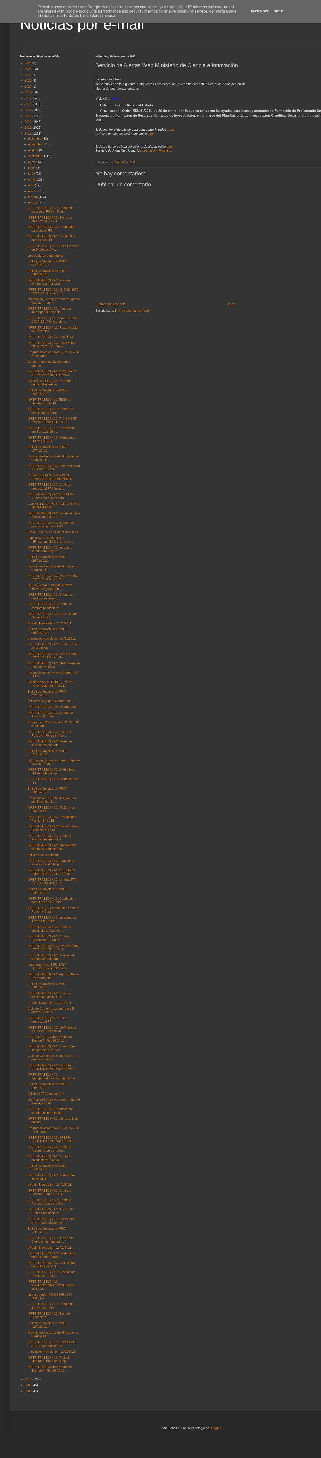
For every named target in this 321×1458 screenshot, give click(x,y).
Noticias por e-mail (82, 24)
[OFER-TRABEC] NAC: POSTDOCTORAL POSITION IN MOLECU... (51, 1285)
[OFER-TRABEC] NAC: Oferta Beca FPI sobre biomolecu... (51, 771)
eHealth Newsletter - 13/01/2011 (49, 1184)
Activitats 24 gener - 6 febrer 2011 (50, 701)
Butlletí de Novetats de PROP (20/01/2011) (47, 790)
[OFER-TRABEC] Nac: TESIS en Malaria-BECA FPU (49, 401)
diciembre (35, 138)
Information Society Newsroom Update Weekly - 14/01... (54, 1101)
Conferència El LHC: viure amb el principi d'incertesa (50, 382)
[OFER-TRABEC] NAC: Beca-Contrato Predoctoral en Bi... (53, 828)
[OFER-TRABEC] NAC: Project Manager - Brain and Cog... (48, 1359)
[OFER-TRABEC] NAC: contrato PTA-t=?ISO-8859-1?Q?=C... (53, 881)
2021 (28, 80)
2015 (28, 110)
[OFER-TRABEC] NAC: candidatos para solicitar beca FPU (51, 524)
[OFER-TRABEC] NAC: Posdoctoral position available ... (52, 429)
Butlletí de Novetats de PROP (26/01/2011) (47, 558)
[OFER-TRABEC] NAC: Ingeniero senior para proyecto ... (50, 549)
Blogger (215, 1428)
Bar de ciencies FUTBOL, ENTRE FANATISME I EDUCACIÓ (50, 683)
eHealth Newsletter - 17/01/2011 (49, 1003)
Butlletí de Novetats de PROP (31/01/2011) (47, 263)
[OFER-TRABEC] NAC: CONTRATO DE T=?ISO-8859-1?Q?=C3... (52, 373)
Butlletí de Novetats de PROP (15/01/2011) (47, 1085)
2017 (28, 98)
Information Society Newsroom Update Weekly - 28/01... (54, 300)
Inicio (231, 304)
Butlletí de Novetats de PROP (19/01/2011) (47, 890)
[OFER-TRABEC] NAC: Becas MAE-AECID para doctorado (52, 1220)
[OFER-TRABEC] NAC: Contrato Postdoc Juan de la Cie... (49, 1148)
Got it (279, 11)
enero (32, 203)
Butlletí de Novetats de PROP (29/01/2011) (47, 272)
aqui (170, 129)
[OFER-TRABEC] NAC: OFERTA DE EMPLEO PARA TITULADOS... (52, 872)
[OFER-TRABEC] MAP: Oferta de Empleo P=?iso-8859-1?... (50, 1038)
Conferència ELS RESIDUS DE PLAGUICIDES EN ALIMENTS (50, 477)
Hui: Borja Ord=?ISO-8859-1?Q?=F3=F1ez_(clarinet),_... (50, 587)
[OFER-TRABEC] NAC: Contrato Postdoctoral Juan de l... (49, 938)
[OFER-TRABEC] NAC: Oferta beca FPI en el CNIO (51, 439)
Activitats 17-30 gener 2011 (46, 1094)
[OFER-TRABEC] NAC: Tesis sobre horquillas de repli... (51, 1264)
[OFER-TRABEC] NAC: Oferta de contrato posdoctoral (50, 606)
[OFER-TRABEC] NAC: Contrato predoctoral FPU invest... (49, 486)
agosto (33, 162)
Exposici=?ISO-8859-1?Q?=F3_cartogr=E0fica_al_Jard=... (51, 539)
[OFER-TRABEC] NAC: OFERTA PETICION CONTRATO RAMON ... (53, 1067)
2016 (28, 104)
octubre (33, 150)
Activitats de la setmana (44, 855)
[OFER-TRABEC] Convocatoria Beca (52, 707)
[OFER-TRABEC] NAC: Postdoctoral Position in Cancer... (52, 1273)
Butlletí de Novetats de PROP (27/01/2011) (47, 448)
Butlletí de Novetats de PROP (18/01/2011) (47, 985)
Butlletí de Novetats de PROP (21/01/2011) (47, 752)
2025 (28, 69)
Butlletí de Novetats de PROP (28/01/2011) (47, 392)
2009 (28, 1385)
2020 (28, 86)
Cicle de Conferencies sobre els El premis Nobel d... (51, 1010)
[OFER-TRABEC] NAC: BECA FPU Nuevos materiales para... (51, 496)
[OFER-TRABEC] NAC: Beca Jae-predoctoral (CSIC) (50, 219)
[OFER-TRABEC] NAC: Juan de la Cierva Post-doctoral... (51, 1211)
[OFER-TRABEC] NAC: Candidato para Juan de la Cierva (51, 900)
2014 (28, 116)
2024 (28, 75)
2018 (28, 92)
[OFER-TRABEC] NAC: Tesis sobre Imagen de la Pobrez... (51, 1048)
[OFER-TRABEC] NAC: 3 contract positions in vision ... (50, 596)
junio (32, 173)
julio (31, 168)
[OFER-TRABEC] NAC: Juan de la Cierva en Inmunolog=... (51, 1239)
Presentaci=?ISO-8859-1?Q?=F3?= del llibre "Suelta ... (52, 799)
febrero (33, 197)
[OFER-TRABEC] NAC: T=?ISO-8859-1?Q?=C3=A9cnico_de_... (53, 319)
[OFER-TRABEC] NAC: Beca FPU (50, 337)
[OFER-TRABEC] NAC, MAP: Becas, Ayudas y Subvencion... (52, 1029)
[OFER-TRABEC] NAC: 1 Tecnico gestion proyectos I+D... (50, 995)
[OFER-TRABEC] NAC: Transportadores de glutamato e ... (53, 1076)
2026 (28, 63)
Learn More (259, 11)
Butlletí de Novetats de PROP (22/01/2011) (47, 693)
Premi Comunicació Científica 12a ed (53, 532)
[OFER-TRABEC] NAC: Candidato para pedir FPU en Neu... (51, 209)
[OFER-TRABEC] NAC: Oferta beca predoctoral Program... (51, 1255)
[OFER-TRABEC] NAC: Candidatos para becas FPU (51, 228)
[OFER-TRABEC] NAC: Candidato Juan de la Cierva (51, 1305)
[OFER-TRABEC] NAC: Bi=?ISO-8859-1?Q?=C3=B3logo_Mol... (54, 947)
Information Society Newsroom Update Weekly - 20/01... (54, 762)
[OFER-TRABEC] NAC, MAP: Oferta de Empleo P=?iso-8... (54, 665)
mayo (32, 179)
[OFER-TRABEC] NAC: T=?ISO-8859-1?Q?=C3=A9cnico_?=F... (53, 577)
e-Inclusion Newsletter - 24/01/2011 (52, 638)
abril (31, 185)
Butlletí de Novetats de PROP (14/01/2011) (47, 1167)
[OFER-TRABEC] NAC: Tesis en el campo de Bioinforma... (51, 957)
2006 (28, 1391)
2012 (28, 127)
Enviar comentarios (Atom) (133, 310)
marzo (32, 191)
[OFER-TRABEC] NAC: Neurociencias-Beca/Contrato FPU (54, 515)
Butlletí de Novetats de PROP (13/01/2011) (47, 1230)
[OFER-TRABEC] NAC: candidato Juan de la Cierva (50, 714)
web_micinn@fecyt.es (157, 150)
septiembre (36, 156)
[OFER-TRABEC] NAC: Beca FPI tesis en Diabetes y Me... (53, 247)
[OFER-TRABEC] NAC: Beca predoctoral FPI (47, 1019)
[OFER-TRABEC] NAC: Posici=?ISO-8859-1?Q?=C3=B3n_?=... (52, 344)
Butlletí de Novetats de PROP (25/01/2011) (47, 630)
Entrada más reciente (111, 304)
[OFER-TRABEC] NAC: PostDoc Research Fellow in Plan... (49, 733)
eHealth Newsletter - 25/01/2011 (49, 623)
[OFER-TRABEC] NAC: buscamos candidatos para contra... (50, 1110)
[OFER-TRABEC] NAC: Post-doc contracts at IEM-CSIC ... (49, 282)
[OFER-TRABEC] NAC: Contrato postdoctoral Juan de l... (49, 928)
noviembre (35, 144)
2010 (28, 1379)
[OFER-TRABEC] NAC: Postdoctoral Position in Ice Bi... (52, 818)
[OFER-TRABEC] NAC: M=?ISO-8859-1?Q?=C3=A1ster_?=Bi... (53, 291)
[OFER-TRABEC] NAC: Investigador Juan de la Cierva (52, 919)
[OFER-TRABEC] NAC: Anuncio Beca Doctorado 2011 (53, 976)
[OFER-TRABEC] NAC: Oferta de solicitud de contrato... (50, 743)
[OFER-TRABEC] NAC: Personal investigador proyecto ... (50, 310)
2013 (28, 122)
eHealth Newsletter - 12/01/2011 (49, 1247)
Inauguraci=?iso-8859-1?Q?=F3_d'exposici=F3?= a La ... (49, 966)
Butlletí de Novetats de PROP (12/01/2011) (47, 1324)
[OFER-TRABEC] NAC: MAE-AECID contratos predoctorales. (52, 847)
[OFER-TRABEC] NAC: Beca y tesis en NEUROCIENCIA (54, 467)
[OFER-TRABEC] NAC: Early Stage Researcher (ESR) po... (51, 862)
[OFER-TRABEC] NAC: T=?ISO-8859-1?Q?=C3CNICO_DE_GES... (53, 420)
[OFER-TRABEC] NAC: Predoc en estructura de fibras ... (50, 410)
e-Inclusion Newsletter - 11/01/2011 (51, 1351)
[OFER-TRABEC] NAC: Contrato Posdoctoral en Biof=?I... (49, 837)
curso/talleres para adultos (46, 255)
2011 (28, 133)
